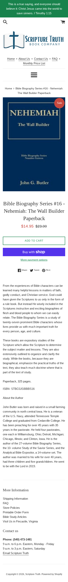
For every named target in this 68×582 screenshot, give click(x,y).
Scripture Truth (32, 574)
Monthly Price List (34, 63)
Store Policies (11, 507)
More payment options (34, 259)
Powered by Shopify (52, 574)
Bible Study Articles (15, 516)
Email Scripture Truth (16, 553)
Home (11, 58)
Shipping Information (15, 498)
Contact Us (41, 58)
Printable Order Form (16, 512)
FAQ (55, 58)
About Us (24, 58)
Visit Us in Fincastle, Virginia (20, 521)
